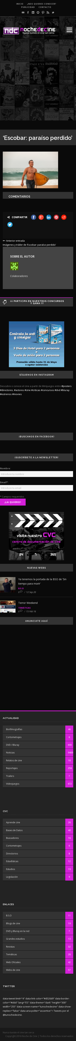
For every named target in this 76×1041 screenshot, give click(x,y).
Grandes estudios (15, 938)
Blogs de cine (13, 923)
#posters (66, 386)
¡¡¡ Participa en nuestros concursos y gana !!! (37, 302)
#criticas (35, 390)
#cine (28, 390)
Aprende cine (13, 822)
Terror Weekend (28, 603)
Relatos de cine (14, 760)
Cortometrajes (13, 737)
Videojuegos (12, 783)
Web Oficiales (13, 962)
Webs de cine (13, 970)
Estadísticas (12, 861)
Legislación (12, 876)
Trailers (10, 776)
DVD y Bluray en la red (17, 931)
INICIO (19, 4)
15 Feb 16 (31, 611)
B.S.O (21, 588)
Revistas (10, 946)
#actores (19, 390)
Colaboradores (19, 276)
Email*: (4, 482)
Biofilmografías (14, 729)
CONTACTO (45, 7)
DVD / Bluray (12, 744)
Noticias (10, 752)
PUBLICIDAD (28, 7)
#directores (6, 390)
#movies (17, 394)
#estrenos (6, 394)
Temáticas (24, 607)
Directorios (12, 853)
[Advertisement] (38, 82)
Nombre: (5, 468)
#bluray (65, 390)
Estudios (10, 869)
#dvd (57, 390)
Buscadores (12, 838)
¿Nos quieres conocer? (41, 4)
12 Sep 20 (31, 592)
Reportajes (12, 768)
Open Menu (69, 29)
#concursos (47, 390)
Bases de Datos (14, 830)
